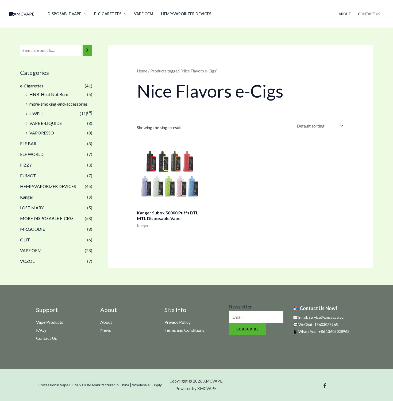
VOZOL (27, 261)
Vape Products (49, 322)
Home (142, 70)
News (105, 330)
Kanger (26, 196)
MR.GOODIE (32, 229)
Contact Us (369, 14)
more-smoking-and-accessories (58, 103)
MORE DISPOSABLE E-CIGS (47, 218)
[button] (83, 13)
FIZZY (26, 164)
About (345, 14)
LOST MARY (32, 207)
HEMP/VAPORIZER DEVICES (186, 13)
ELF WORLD (32, 154)
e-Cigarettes (107, 13)
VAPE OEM (143, 13)
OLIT (25, 239)
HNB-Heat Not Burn (48, 94)
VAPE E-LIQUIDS (45, 123)
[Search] (87, 50)
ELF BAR (28, 143)
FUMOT (28, 175)
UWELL (36, 113)
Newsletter (240, 307)
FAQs (41, 330)
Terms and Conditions (184, 330)
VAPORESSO (41, 132)
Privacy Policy (177, 322)
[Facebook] (324, 385)
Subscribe (247, 329)
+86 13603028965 (333, 331)
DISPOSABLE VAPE (64, 13)
